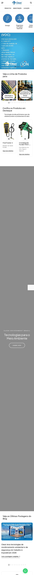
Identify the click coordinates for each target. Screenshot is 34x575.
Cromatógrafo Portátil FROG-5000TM (24, 143)
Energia (7, 25)
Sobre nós (17, 345)
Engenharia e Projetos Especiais (19, 27)
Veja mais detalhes (8, 151)
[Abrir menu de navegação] (2, 3)
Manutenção (17, 8)
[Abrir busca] (31, 3)
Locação (26, 8)
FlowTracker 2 (8, 143)
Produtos (8, 8)
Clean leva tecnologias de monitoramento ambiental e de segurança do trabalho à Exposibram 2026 (14, 548)
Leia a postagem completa (9, 556)
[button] (15, 66)
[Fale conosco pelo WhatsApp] (25, 570)
